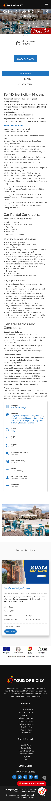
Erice (37, 416)
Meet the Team (26, 730)
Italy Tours (26, 715)
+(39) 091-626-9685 (27, 772)
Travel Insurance (26, 754)
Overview (26, 73)
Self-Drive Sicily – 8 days (17, 588)
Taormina (30, 423)
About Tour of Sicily (26, 712)
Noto (35, 418)
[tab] (26, 73)
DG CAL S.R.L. (30, 797)
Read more (36, 696)
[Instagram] (25, 777)
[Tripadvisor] (36, 777)
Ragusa (27, 420)
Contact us (25, 84)
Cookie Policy (26, 745)
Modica (21, 418)
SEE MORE (10, 631)
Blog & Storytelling (26, 718)
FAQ (26, 759)
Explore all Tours (26, 721)
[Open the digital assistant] (42, 791)
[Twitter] (20, 777)
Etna (41, 416)
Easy (13, 431)
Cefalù (32, 416)
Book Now (25, 58)
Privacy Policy (26, 748)
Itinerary (25, 79)
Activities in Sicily (26, 709)
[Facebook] (14, 777)
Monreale (28, 418)
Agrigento (15, 416)
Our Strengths (26, 727)
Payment (26, 757)
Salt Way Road (37, 420)
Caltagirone (24, 416)
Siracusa (22, 423)
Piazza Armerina (17, 420)
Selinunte (14, 423)
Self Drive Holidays (18, 408)
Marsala (14, 418)
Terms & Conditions (26, 751)
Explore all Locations (26, 724)
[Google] (31, 777)
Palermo (41, 418)
